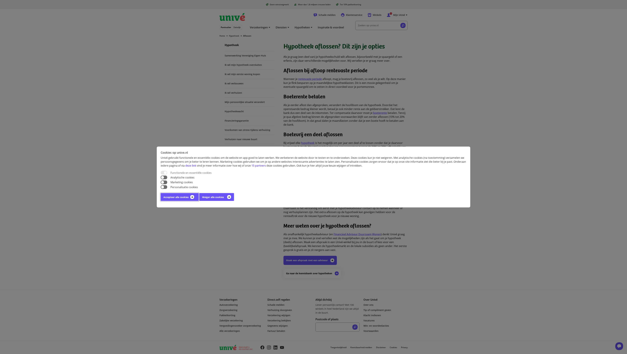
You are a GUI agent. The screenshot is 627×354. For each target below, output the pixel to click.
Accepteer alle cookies (176, 197)
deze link (190, 165)
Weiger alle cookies (213, 197)
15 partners (258, 165)
